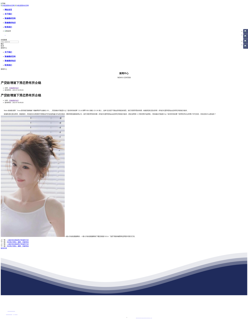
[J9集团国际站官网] (15, 5)
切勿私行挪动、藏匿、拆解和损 (18, 242)
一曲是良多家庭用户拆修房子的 (18, 240)
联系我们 (8, 27)
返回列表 (4, 248)
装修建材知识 (10, 23)
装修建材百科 (10, 18)
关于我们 (8, 14)
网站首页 (8, 10)
